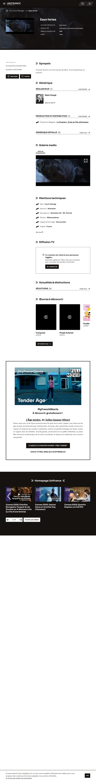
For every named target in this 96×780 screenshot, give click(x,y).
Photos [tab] (40, 151)
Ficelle (86, 323)
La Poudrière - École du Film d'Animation (71, 28)
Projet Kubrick (67, 333)
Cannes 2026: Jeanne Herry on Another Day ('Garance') (45, 507)
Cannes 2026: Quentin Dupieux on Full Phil (75, 506)
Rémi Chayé (62, 25)
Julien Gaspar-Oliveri (57, 419)
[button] (86, 161)
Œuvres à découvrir (14, 70)
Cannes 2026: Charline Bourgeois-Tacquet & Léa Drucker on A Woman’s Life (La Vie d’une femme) (19, 508)
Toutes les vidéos (32, 520)
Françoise (40, 333)
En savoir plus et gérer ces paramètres (19, 778)
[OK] (87, 775)
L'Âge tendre (33, 419)
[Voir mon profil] (89, 4)
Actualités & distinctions (16, 66)
